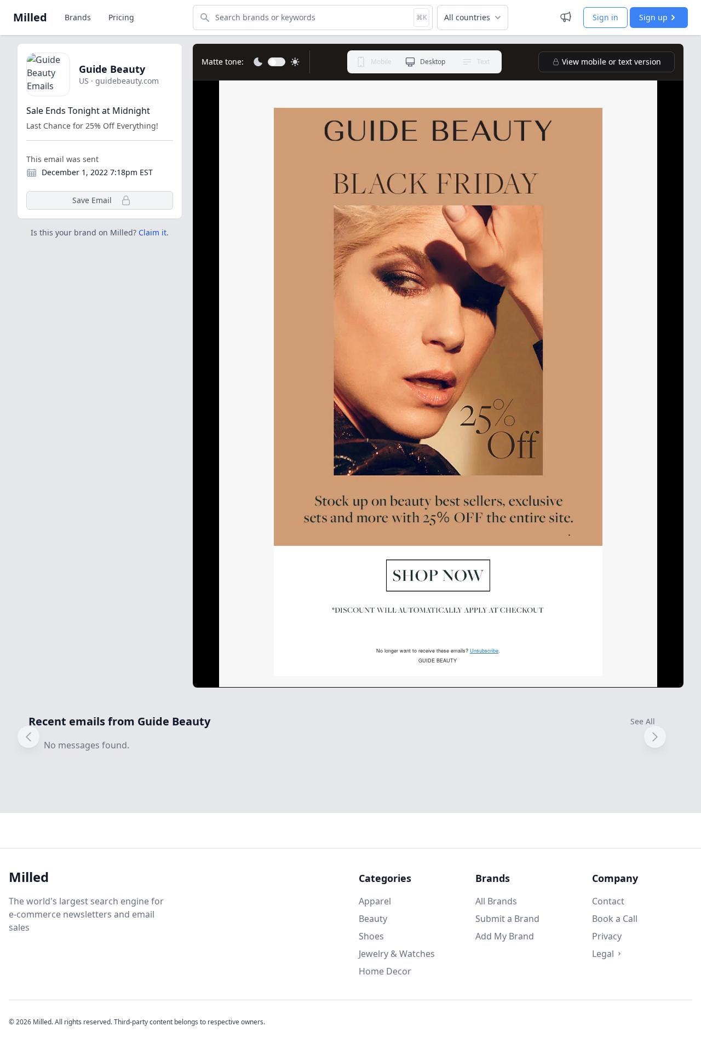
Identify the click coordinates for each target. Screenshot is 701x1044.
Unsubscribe (484, 650)
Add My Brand (504, 936)
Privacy (607, 936)
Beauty (373, 919)
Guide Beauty (112, 69)
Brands (78, 17)
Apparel (375, 901)
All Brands (496, 901)
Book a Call (614, 919)
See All (642, 721)
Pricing (121, 17)
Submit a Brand (507, 919)
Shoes (371, 936)
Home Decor (385, 971)
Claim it (152, 232)
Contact (608, 901)
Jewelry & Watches (397, 954)
